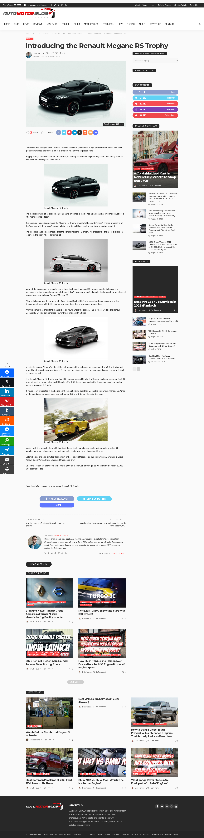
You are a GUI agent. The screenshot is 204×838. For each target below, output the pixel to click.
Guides (137, 169)
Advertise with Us (180, 5)
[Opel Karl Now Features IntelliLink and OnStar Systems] (139, 359)
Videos (55, 655)
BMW (82, 774)
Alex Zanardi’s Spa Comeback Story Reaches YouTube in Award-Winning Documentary (161, 213)
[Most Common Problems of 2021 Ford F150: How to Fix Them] (49, 762)
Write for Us (136, 834)
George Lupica (38, 53)
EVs (121, 24)
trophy (76, 486)
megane (45, 486)
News (26, 24)
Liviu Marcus (34, 622)
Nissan (30, 605)
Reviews (37, 24)
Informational (94, 655)
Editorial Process (164, 5)
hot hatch (36, 486)
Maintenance (161, 724)
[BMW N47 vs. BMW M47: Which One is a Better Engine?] (102, 762)
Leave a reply (37, 564)
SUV (50, 655)
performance (55, 486)
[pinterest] (155, 103)
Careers (152, 5)
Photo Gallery (86, 605)
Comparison (139, 297)
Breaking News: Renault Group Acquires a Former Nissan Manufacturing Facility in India (44, 614)
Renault (29, 39)
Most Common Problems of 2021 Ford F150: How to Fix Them (49, 782)
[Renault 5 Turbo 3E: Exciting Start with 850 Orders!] (102, 593)
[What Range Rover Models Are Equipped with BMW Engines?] (139, 346)
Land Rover (137, 772)
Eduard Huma (35, 740)
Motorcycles (91, 24)
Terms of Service (171, 834)
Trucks (65, 24)
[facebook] (155, 92)
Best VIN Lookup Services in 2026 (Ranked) (155, 303)
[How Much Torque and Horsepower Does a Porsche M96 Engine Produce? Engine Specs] (102, 643)
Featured (39, 652)
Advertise (155, 24)
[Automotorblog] (29, 13)
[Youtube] (155, 115)
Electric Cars (94, 602)
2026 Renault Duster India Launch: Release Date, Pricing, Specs (47, 663)
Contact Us (194, 5)
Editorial (116, 834)
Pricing (44, 655)
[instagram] (155, 109)
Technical (108, 24)
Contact (169, 24)
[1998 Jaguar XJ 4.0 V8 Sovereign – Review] (139, 334)
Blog (16, 24)
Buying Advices (147, 169)
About (137, 5)
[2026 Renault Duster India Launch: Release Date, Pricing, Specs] (49, 643)
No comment (67, 53)
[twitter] (155, 97)
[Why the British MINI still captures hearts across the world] (139, 321)
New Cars (52, 24)
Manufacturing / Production (47, 602)
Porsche (83, 655)
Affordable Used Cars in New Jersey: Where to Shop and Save (155, 177)
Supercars (106, 655)
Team (145, 5)
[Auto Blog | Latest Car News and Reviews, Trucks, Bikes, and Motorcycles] (45, 806)
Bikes (77, 24)
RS (71, 486)
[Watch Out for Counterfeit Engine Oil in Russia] (49, 713)
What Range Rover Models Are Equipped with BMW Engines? (150, 782)
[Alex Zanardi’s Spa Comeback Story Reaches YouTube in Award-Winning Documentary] (139, 213)
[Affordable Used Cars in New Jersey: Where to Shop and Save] (155, 159)
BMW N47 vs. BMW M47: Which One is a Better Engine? (101, 782)
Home (7, 24)
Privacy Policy (157, 834)
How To (151, 724)
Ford (29, 774)
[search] (200, 24)
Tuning (131, 24)
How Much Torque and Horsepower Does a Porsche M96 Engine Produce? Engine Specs (101, 664)
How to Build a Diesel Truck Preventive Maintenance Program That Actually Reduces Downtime (151, 733)
